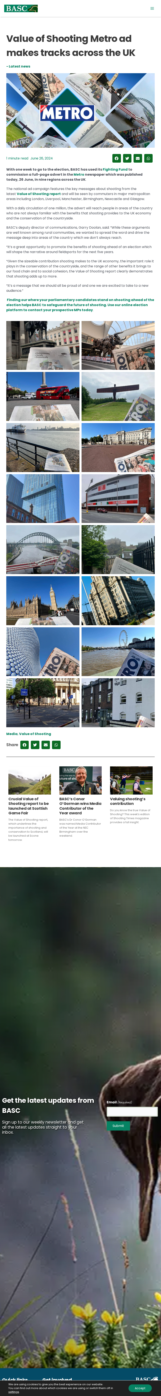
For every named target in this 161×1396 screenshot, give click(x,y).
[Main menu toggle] (152, 8)
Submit (118, 1125)
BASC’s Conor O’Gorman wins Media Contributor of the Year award (80, 806)
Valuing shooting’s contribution (127, 801)
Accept (140, 1388)
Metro (79, 174)
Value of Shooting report (39, 193)
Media (12, 733)
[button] (116, 158)
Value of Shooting (35, 733)
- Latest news (18, 66)
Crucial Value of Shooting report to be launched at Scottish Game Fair (28, 806)
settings (13, 1392)
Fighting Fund (115, 169)
